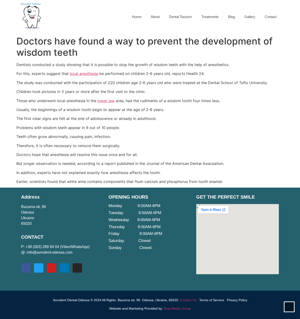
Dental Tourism (180, 17)
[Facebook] (25, 268)
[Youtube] (51, 268)
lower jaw (106, 100)
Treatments (210, 17)
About (155, 17)
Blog (231, 17)
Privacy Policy (237, 300)
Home (136, 17)
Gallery (249, 17)
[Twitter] (38, 268)
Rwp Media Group (177, 308)
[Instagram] (77, 268)
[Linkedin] (64, 268)
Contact (271, 17)
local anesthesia (84, 73)
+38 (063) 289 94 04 (42, 247)
